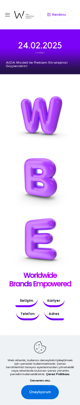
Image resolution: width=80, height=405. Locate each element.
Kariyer (53, 300)
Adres (54, 313)
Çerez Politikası (57, 374)
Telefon (28, 313)
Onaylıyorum (40, 392)
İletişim (26, 300)
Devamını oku (40, 380)
